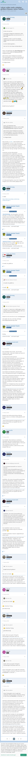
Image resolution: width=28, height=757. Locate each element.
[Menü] (26, 1)
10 (18, 738)
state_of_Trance (7, 241)
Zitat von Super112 (9, 28)
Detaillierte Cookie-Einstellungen (8, 755)
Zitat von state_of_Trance (11, 279)
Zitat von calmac (9, 122)
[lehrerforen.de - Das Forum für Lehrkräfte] (3, 1)
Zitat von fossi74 (9, 510)
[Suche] (19, 1)
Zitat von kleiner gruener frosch (12, 306)
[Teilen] (26, 13)
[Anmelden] (22, 1)
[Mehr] (24, 24)
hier (11, 141)
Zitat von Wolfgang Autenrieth (12, 463)
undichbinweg (7, 214)
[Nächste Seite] (21, 739)
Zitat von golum (9, 566)
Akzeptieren (23, 755)
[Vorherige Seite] (7, 739)
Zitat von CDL (8, 78)
